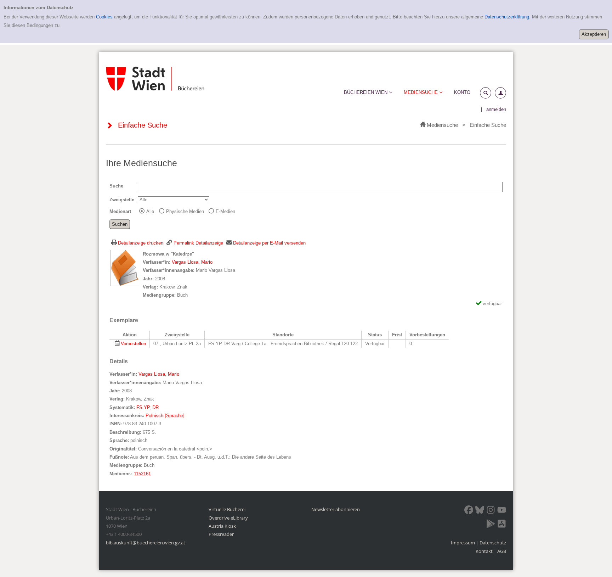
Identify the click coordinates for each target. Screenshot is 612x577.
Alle (150, 211)
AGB (501, 551)
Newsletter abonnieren (335, 509)
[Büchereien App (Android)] (490, 525)
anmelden (496, 109)
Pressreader (221, 534)
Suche (116, 186)
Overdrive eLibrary (228, 518)
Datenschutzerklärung (506, 16)
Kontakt (484, 551)
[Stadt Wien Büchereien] (155, 79)
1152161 (142, 473)
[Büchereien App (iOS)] (501, 525)
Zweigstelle (121, 199)
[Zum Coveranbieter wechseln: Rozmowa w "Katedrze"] (124, 267)
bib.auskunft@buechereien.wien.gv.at (145, 542)
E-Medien (225, 211)
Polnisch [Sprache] (165, 415)
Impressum (463, 542)
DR (155, 407)
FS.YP (142, 407)
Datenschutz (493, 542)
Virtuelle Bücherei (227, 509)
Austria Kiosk (222, 526)
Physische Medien (185, 211)
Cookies (104, 16)
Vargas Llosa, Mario (192, 262)
